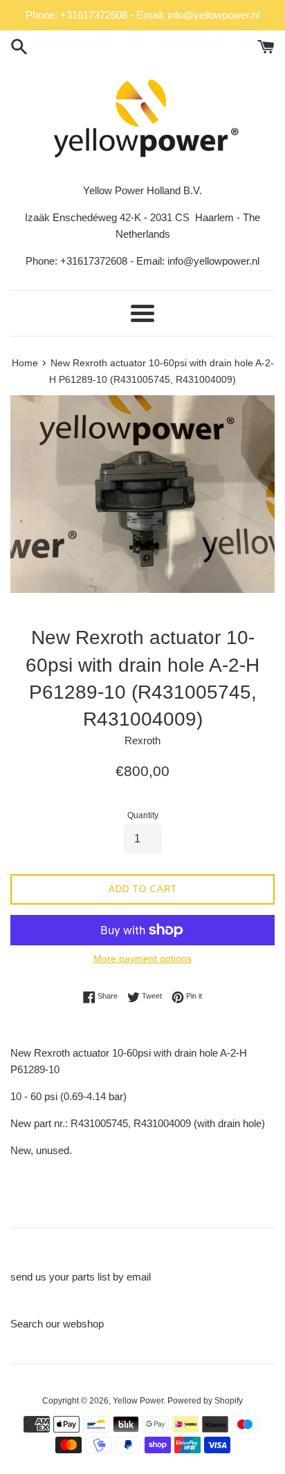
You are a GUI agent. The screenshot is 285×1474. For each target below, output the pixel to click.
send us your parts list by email (80, 1277)
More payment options (142, 958)
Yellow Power (138, 1401)
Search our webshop (57, 1324)
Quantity (142, 815)
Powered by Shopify (205, 1401)
